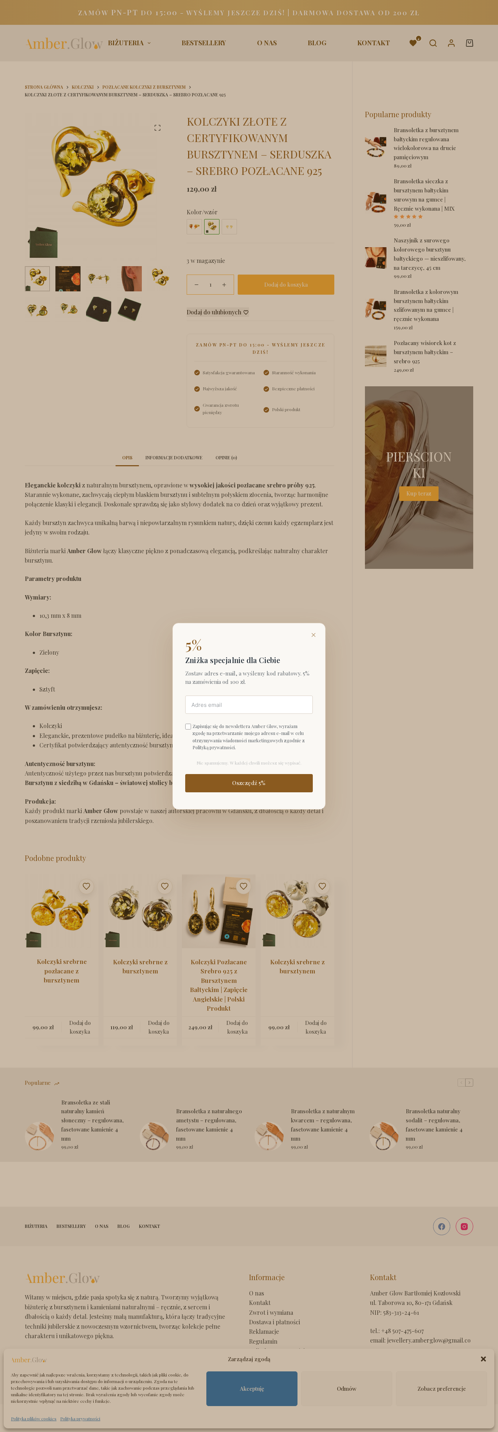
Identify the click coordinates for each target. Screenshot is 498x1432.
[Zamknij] (313, 635)
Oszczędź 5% (248, 782)
